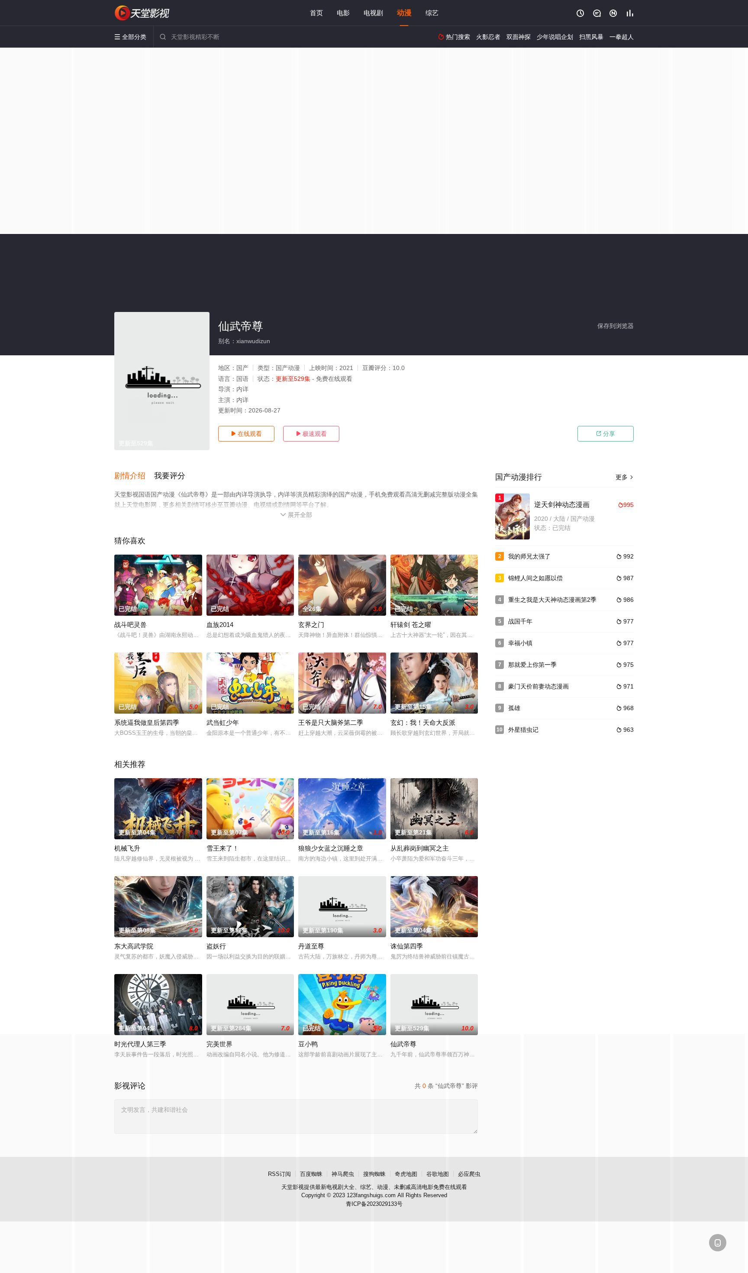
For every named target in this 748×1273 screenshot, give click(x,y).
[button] (134, 476)
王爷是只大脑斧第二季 (330, 722)
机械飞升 (127, 848)
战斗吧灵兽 (130, 624)
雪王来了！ (222, 848)
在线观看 (246, 433)
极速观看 (311, 433)
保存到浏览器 (615, 325)
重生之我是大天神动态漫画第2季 (552, 599)
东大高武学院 (133, 946)
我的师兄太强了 (529, 556)
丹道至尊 (311, 946)
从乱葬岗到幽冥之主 (419, 848)
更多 (625, 477)
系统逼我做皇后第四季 (146, 722)
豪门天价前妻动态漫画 (538, 686)
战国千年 (520, 621)
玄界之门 (311, 624)
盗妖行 (216, 946)
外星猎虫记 (523, 729)
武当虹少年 (222, 722)
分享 (605, 433)
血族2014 (219, 624)
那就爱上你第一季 (532, 664)
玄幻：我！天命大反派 (422, 722)
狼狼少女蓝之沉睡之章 (330, 848)
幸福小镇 (520, 643)
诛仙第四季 (406, 946)
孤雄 (514, 708)
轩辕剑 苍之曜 (410, 624)
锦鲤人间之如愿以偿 (535, 578)
